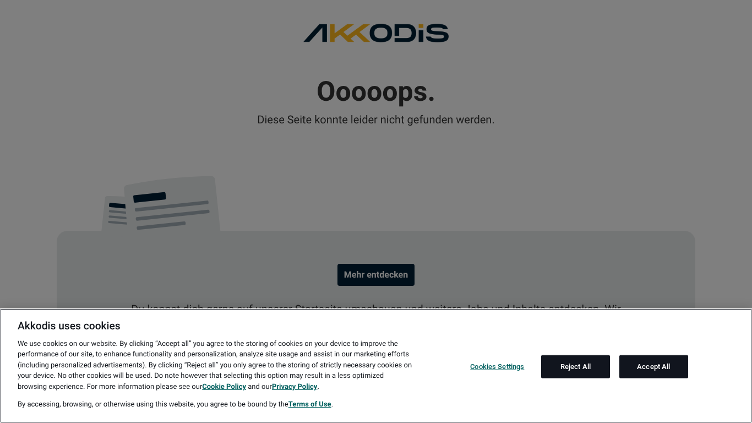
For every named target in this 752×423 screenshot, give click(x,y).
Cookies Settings (497, 366)
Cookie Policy (224, 387)
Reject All (575, 366)
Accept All (653, 366)
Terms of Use (309, 404)
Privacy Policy (294, 387)
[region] (376, 365)
